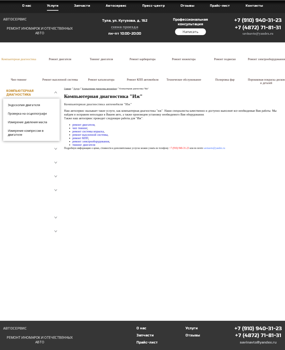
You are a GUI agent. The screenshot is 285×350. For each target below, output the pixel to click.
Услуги (191, 328)
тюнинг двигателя (83, 144)
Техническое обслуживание (20, 286)
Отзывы (192, 335)
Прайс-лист (147, 342)
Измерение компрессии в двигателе (26, 133)
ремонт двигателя (83, 124)
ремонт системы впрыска (88, 131)
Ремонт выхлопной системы (23, 245)
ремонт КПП (80, 138)
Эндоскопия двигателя (24, 105)
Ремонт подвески (22, 204)
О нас (141, 328)
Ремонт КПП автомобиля (28, 272)
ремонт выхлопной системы (90, 134)
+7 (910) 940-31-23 (258, 20)
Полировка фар (20, 299)
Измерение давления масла (27, 122)
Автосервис (38, 26)
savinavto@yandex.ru (257, 33)
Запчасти (145, 335)
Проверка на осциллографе (27, 113)
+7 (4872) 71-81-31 (258, 28)
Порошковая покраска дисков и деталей (26, 313)
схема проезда (124, 27)
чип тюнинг (79, 128)
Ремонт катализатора (26, 259)
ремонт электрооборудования (90, 141)
